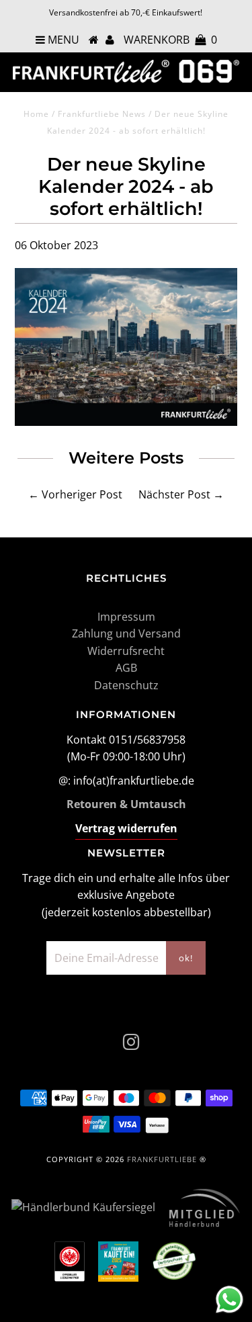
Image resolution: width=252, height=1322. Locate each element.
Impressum (126, 616)
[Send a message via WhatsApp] (229, 1299)
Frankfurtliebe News (102, 114)
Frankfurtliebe (162, 1159)
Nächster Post (174, 494)
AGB (126, 667)
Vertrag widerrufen (126, 828)
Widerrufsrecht (126, 651)
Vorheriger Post (82, 494)
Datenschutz (126, 685)
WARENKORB (170, 39)
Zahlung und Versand (126, 633)
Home (36, 114)
